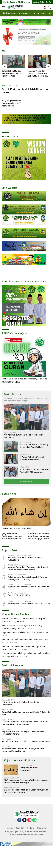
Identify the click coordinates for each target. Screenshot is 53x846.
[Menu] (4, 7)
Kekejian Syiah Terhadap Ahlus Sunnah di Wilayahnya (26, 558)
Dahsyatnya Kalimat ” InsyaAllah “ (17, 528)
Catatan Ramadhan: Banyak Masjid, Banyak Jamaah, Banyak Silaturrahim (28, 568)
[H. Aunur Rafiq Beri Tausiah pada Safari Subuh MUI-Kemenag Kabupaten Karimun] (13, 61)
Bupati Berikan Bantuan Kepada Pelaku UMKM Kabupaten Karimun (39, 73)
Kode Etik (20, 828)
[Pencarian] (49, 7)
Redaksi (30, 828)
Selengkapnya (25, 481)
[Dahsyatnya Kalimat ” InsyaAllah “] (26, 512)
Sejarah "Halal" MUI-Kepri (19, 595)
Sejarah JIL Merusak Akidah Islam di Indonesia (22, 632)
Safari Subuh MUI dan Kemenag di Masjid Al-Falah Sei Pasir (34, 445)
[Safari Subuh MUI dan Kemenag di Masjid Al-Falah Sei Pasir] (11, 446)
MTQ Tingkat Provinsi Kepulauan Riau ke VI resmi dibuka (11, 103)
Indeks (10, 828)
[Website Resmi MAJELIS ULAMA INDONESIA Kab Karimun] (14, 7)
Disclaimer (42, 828)
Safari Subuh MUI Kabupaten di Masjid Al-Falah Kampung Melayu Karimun (23, 749)
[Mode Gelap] (44, 7)
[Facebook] (19, 820)
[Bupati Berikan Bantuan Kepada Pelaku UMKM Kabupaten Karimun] (39, 61)
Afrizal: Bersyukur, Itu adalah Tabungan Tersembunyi (26, 741)
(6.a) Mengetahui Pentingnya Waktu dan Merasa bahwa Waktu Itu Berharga (13, 536)
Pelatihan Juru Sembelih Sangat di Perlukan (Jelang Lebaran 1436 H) (27, 578)
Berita (4, 85)
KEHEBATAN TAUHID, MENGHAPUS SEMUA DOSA (29, 603)
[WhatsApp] (34, 820)
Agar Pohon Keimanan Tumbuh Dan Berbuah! (28, 586)
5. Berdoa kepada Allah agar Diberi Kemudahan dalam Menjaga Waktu (39, 536)
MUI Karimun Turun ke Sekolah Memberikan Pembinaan (23, 436)
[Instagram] (29, 820)
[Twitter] (24, 820)
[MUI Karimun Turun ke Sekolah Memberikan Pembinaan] (26, 417)
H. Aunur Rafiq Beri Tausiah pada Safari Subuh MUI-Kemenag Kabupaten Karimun (11, 73)
